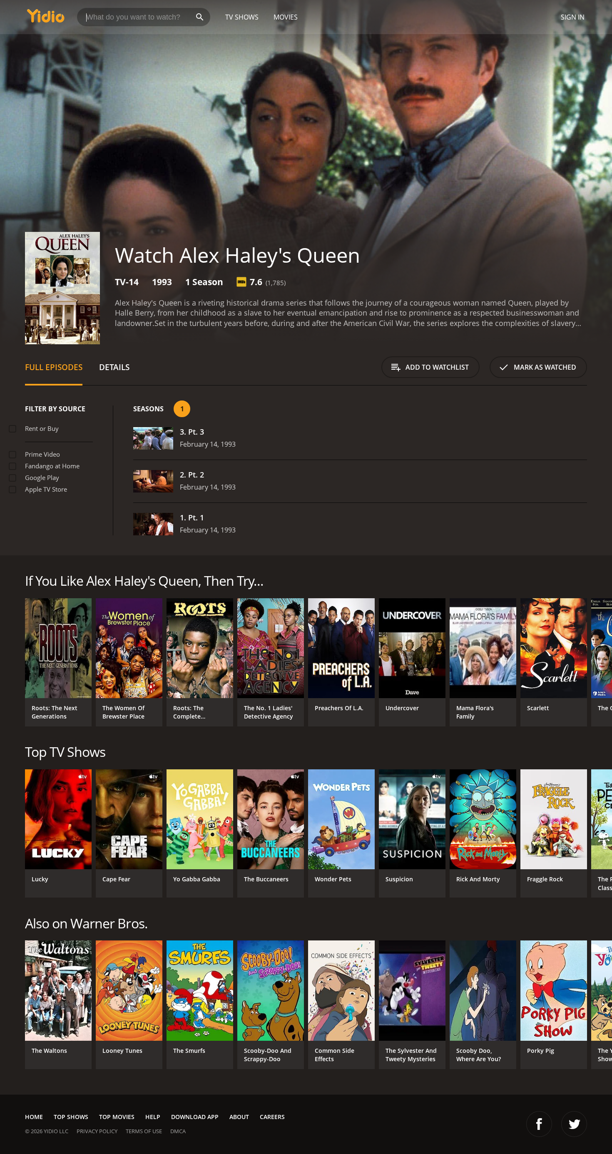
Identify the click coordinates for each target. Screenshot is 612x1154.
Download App (195, 1117)
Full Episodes (53, 367)
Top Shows (71, 1117)
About (239, 1117)
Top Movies (116, 1117)
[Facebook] (539, 1124)
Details (114, 367)
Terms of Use (144, 1131)
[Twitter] (574, 1124)
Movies (286, 17)
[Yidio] (46, 18)
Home (34, 1117)
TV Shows (242, 17)
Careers (272, 1117)
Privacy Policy (97, 1131)
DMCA (178, 1131)
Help (152, 1117)
